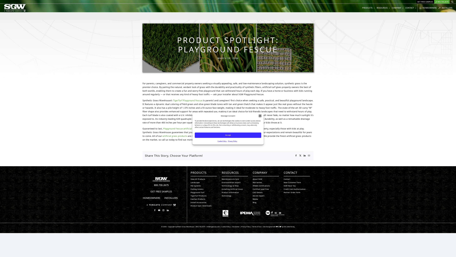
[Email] (309, 155)
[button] (260, 116)
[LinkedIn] (304, 155)
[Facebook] (296, 155)
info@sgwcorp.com (213, 227)
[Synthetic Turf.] (161, 177)
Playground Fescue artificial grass (180, 128)
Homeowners (151, 198)
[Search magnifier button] (452, 2)
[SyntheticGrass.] (15, 4)
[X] (300, 155)
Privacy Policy (232, 141)
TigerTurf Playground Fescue (187, 100)
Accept (228, 135)
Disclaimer (236, 227)
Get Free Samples (161, 191)
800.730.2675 (161, 185)
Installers (171, 198)
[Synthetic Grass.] (161, 204)
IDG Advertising (289, 227)
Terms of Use (256, 227)
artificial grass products (174, 136)
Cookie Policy (222, 141)
